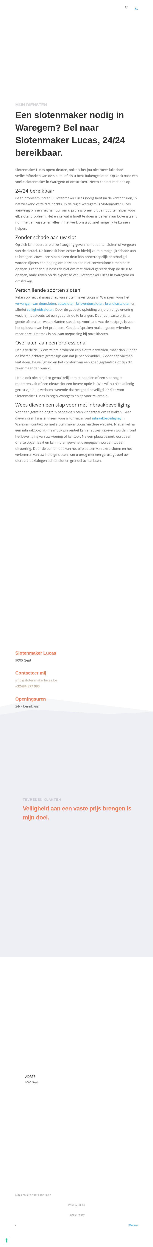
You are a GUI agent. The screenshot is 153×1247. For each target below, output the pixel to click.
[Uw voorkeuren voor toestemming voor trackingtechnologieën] (6, 1240)
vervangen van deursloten (35, 303)
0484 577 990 (30, 60)
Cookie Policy (76, 1215)
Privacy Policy (76, 1204)
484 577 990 (30, 686)
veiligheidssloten (40, 309)
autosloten (66, 303)
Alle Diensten (32, 639)
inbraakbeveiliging (106, 418)
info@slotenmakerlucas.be (36, 680)
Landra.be (44, 1195)
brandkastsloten (117, 303)
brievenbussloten (89, 303)
